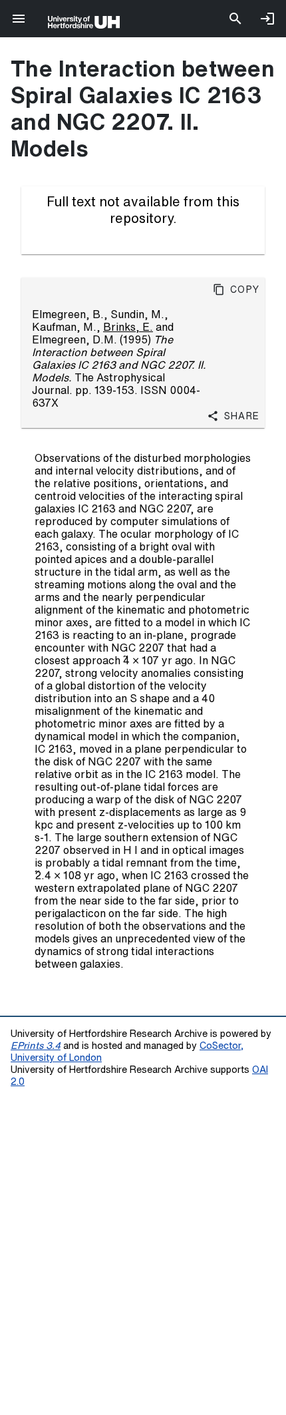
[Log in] (267, 19)
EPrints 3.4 (36, 1045)
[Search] (235, 19)
